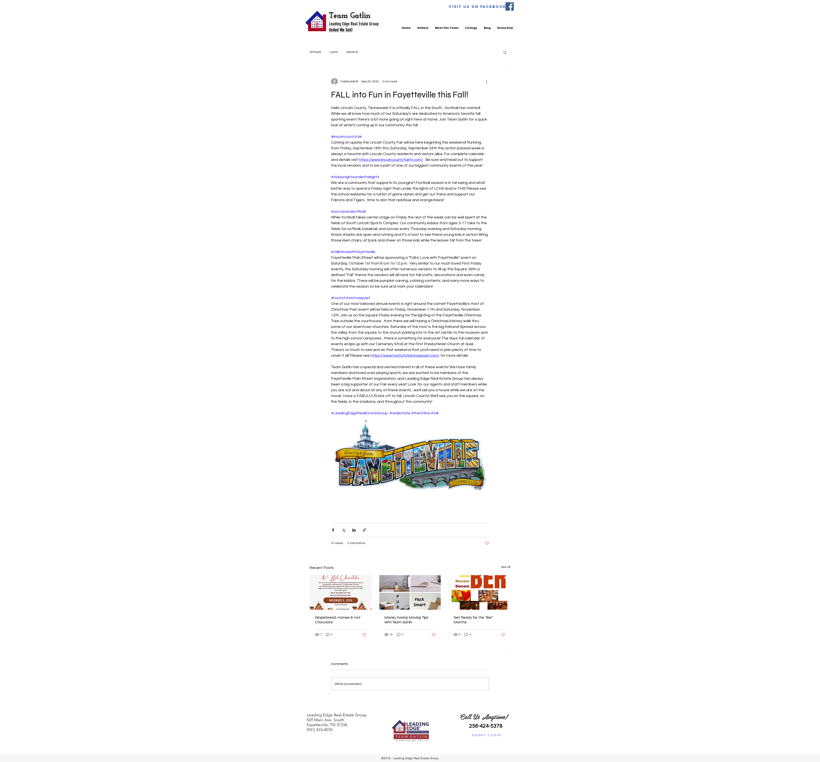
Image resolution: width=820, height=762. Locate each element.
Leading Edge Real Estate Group (354, 24)
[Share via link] (364, 530)
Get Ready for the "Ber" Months (473, 619)
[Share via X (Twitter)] (343, 530)
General (352, 52)
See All (505, 567)
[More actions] (486, 81)
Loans (333, 52)
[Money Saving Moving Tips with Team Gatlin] (410, 592)
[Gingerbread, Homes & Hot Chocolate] (341, 592)
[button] (505, 52)
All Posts (315, 52)
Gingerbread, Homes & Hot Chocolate (337, 619)
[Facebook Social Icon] (509, 6)
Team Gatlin (351, 16)
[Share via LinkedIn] (354, 530)
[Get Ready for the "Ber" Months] (479, 592)
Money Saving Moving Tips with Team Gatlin (406, 619)
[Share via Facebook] (333, 530)
